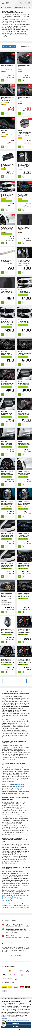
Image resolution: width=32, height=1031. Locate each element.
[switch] (3, 1025)
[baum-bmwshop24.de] (7, 3)
